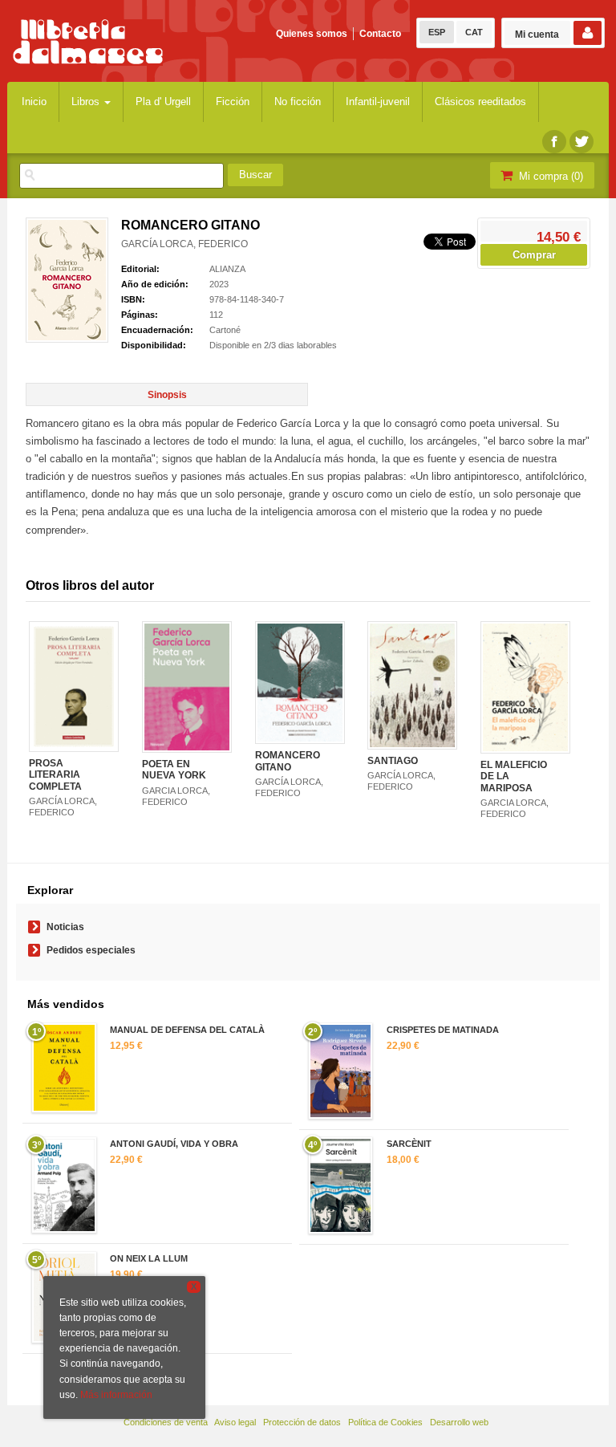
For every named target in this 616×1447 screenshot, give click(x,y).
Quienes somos (311, 33)
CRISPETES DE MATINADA (443, 1029)
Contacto (380, 33)
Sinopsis (167, 394)
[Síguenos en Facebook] (554, 141)
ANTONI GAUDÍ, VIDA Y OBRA (174, 1143)
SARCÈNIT (409, 1143)
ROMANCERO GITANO (287, 761)
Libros (87, 102)
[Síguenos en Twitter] (581, 141)
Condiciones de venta (166, 1422)
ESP (436, 32)
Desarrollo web (459, 1422)
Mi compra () (549, 176)
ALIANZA (227, 269)
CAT (474, 32)
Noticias (65, 927)
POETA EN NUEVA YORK (174, 769)
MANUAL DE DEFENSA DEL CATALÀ (187, 1029)
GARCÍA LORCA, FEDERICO (184, 244)
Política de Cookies (385, 1422)
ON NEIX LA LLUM (149, 1258)
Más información (116, 1394)
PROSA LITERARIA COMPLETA (55, 775)
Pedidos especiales (91, 950)
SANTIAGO (392, 760)
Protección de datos (302, 1422)
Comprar (534, 255)
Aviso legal (235, 1422)
